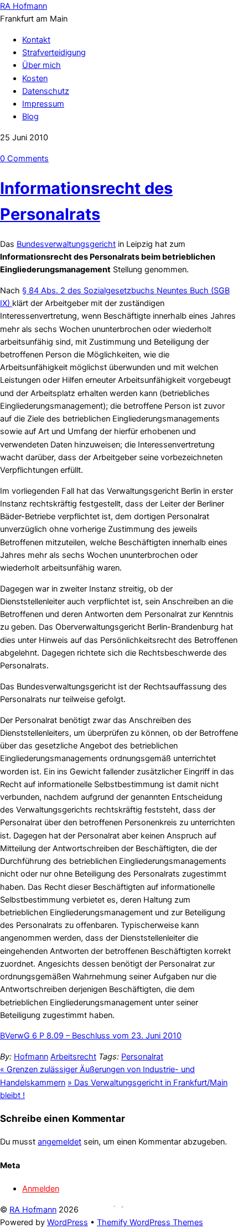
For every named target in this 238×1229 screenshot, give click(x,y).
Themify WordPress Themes (150, 1222)
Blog (30, 117)
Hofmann (31, 1057)
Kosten (35, 78)
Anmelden (40, 1189)
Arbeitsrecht (73, 1057)
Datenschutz (45, 91)
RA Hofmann (32, 1210)
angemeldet (59, 1142)
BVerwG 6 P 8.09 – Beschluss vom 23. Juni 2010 (91, 1036)
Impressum (43, 104)
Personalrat (142, 1057)
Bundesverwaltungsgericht (66, 244)
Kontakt (36, 40)
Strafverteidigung (54, 52)
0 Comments (24, 158)
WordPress (67, 1222)
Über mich (41, 65)
